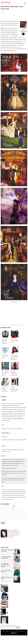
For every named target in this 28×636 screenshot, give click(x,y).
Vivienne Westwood (11, 48)
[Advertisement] (14, 17)
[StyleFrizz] (5, 4)
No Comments (5, 560)
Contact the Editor (13, 631)
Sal (2, 424)
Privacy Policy (24, 631)
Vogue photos (9, 35)
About (19, 631)
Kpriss (18, 625)
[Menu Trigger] (25, 3)
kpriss (3, 455)
